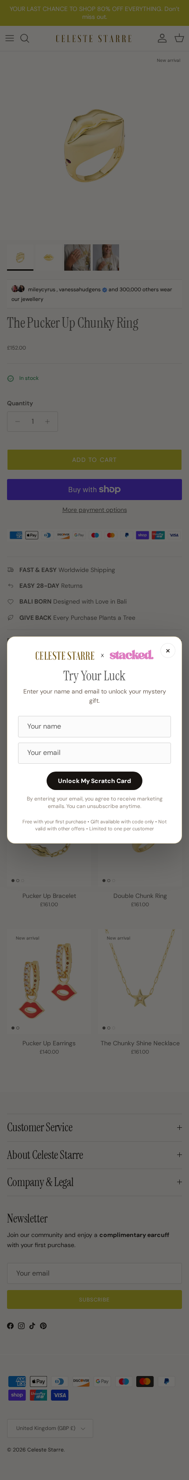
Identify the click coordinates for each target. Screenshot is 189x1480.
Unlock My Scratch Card (94, 781)
